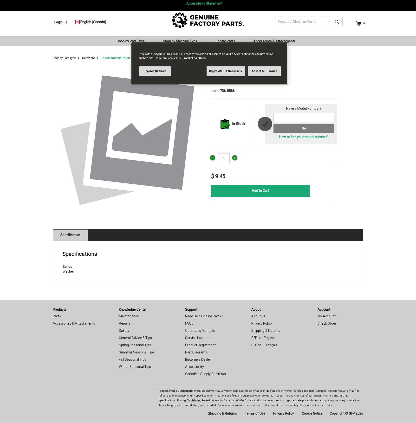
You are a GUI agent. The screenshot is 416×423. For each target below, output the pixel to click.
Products (59, 309)
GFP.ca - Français (264, 345)
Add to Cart (260, 190)
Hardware (88, 58)
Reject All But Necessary (225, 71)
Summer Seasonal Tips (137, 352)
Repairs (124, 323)
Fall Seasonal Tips (132, 359)
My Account (327, 316)
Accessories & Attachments (74, 323)
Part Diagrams (196, 352)
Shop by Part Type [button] (131, 41)
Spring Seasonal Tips (135, 345)
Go (304, 128)
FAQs (189, 323)
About (256, 309)
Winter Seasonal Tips (135, 367)
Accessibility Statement (204, 3)
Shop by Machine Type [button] (180, 41)
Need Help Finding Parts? (204, 316)
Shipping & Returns (265, 331)
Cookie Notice (312, 413)
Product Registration (200, 345)
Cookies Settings (154, 71)
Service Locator (197, 338)
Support (191, 309)
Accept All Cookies (264, 71)
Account (324, 309)
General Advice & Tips (135, 338)
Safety (124, 331)
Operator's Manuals (200, 331)
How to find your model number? (304, 137)
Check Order (327, 323)
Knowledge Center (133, 309)
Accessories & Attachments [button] (274, 41)
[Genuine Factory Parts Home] (208, 20)
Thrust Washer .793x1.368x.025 (122, 58)
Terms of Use (255, 413)
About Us (258, 316)
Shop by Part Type (64, 58)
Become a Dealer (198, 359)
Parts (57, 316)
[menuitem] (133, 41)
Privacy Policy (261, 323)
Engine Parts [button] (225, 41)
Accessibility (194, 367)
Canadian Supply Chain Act (205, 374)
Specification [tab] (70, 235)
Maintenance (129, 316)
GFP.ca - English (263, 338)
